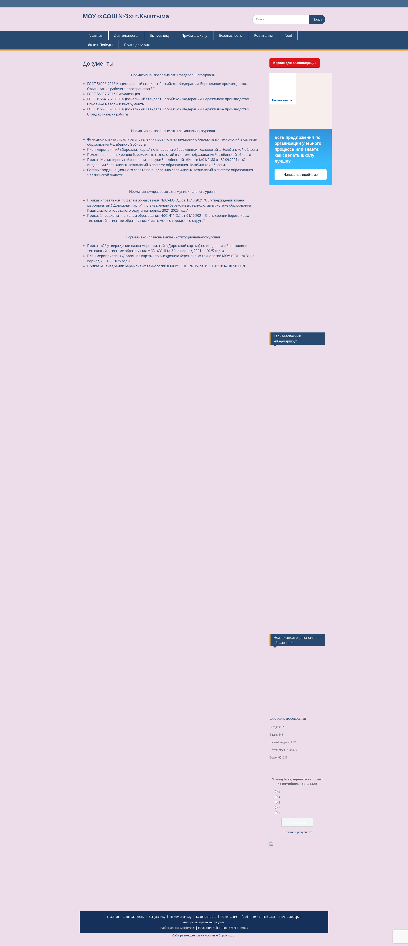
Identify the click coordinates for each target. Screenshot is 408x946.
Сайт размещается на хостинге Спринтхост (204, 935)
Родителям (263, 35)
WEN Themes (238, 928)
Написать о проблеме (300, 174)
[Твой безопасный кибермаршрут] (285, 371)
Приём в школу (194, 35)
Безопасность (230, 35)
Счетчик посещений (287, 718)
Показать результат (297, 832)
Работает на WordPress (177, 928)
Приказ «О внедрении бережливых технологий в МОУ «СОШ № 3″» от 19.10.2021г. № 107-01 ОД (166, 266)
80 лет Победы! (100, 44)
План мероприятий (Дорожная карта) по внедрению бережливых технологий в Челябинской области (172, 149)
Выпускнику (160, 35)
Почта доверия (137, 44)
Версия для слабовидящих (294, 63)
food (288, 35)
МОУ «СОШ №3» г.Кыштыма (126, 16)
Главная (95, 35)
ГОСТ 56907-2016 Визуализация (113, 94)
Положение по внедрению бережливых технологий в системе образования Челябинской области (169, 154)
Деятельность (126, 35)
